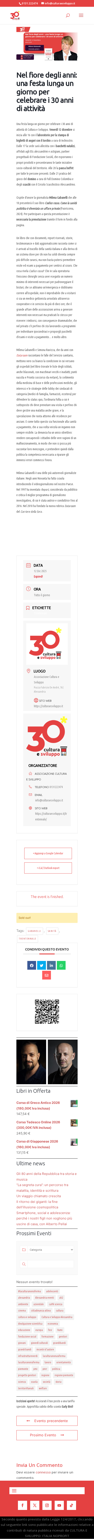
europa (39, 1330)
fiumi (60, 1330)
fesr (50, 1330)
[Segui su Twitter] (34, 1505)
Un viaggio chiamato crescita (38, 1196)
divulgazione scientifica (30, 1323)
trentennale (27, 938)
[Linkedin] (51, 965)
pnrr (45, 1368)
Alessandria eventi (44, 1297)
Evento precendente (51, 1421)
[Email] (46, 975)
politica (56, 1368)
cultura (59, 1310)
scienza (22, 1381)
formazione (48, 1336)
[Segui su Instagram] (47, 1505)
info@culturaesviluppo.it (49, 800)
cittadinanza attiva (41, 1310)
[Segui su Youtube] (59, 1505)
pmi (35, 1368)
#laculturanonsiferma (29, 1291)
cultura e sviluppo (27, 1317)
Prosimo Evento (43, 1435)
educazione (24, 1330)
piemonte (23, 1368)
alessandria (24, 1297)
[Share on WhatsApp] (61, 965)
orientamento (63, 1362)
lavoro (48, 1362)
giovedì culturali (39, 1342)
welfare (43, 1388)
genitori (63, 1336)
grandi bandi (24, 1349)
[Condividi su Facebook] (31, 965)
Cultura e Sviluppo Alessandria (57, 1317)
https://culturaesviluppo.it (48, 706)
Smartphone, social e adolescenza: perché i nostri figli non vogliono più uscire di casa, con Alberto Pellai (44, 1218)
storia (58, 1381)
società (46, 1381)
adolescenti (52, 1291)
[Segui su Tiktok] (71, 1505)
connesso (43, 1472)
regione (45, 1375)
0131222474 (56, 787)
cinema (22, 1310)
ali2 (61, 1297)
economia (53, 1323)
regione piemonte (64, 1375)
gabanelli (34, 931)
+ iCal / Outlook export (48, 868)
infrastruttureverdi (28, 1356)
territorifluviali (26, 1388)
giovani (22, 1342)
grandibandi (59, 1342)
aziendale (38, 1304)
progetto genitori (27, 1375)
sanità (52, 931)
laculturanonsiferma (28, 1362)
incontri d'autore (45, 1349)
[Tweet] (41, 965)
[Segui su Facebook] (22, 1505)
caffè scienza (55, 1304)
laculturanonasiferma (54, 1356)
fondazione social (27, 1336)
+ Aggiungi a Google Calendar (48, 853)
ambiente (23, 1304)
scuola (34, 1381)
